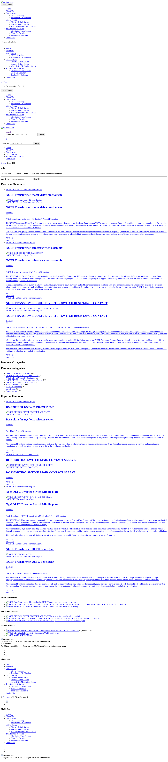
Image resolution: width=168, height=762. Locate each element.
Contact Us (10, 38)
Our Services (11, 13)
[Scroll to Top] (1, 760)
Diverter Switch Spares (20, 22)
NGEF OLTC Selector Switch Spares (20, 243)
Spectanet (6, 697)
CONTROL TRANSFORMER (18, 373)
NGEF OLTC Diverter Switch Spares (20, 378)
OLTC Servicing (17, 15)
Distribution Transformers (21, 31)
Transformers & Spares (15, 29)
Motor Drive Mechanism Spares (23, 26)
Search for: (10, 134)
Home (8, 9)
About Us (10, 11)
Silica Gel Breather (18, 33)
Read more (10, 240)
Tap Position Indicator (19, 35)
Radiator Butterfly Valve (15, 384)
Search (8, 132)
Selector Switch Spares (20, 24)
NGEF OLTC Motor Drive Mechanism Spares (24, 190)
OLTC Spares (11, 20)
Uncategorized (11, 391)
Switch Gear (11, 389)
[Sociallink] (6, 650)
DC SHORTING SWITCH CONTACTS (22, 376)
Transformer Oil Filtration (21, 18)
